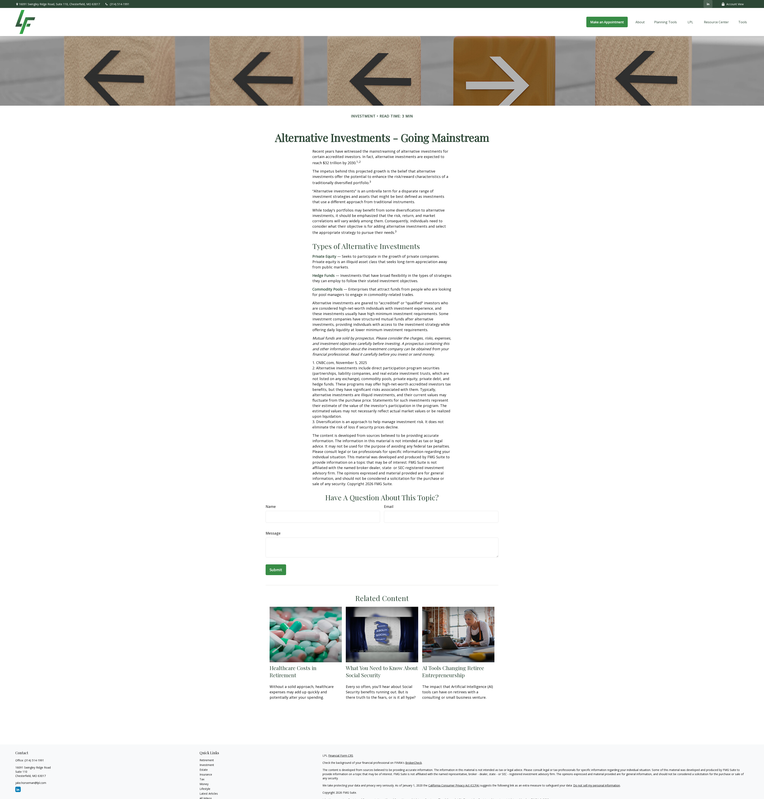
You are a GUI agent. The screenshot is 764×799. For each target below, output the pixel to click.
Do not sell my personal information (596, 785)
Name (271, 506)
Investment (207, 765)
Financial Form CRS (340, 755)
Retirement (207, 760)
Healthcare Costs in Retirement (293, 671)
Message (273, 533)
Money (204, 784)
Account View (735, 4)
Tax (202, 779)
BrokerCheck (413, 763)
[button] (607, 22)
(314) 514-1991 (119, 4)
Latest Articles (209, 793)
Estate (204, 770)
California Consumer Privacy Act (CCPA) (453, 785)
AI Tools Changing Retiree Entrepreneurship (453, 671)
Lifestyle (205, 789)
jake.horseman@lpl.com (30, 783)
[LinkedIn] (708, 4)
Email (388, 506)
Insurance (206, 774)
